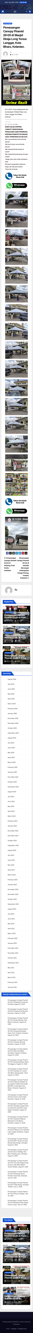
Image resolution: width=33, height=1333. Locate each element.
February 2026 (13, 708)
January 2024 (12, 826)
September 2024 (13, 787)
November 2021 (13, 953)
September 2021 (13, 963)
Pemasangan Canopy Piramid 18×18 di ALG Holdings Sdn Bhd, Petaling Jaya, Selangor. (18, 1152)
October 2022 (12, 899)
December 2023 (13, 831)
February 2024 (13, 821)
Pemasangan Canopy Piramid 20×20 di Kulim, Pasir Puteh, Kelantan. (18, 1097)
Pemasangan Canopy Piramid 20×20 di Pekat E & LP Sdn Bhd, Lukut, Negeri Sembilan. (18, 1130)
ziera (18, 620)
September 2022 (13, 904)
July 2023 (11, 855)
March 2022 (12, 933)
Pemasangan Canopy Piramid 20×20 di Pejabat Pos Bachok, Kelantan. (16, 637)
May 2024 (11, 806)
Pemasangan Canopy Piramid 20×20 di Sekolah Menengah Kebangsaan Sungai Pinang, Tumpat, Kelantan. (23, 568)
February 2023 (13, 879)
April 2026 (11, 699)
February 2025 (13, 767)
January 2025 (12, 772)
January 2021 (12, 987)
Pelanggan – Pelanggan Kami (19, 1328)
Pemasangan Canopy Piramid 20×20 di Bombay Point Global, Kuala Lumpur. (18, 1202)
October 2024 (12, 782)
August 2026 (12, 679)
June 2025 (11, 747)
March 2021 (12, 977)
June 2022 (11, 919)
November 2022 (13, 894)
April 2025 (11, 757)
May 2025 (11, 752)
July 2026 (11, 684)
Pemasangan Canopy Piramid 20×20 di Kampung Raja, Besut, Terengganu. (18, 1062)
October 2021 (12, 958)
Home (8, 1328)
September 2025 (13, 733)
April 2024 (11, 811)
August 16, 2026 (11, 1302)
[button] (26, 11)
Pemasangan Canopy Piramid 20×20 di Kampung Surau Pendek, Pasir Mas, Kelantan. (18, 1174)
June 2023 (11, 860)
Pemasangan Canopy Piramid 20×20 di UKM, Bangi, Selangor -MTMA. (18, 1185)
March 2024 (12, 816)
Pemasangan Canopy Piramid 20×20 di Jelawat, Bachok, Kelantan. (18, 1042)
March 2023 (12, 875)
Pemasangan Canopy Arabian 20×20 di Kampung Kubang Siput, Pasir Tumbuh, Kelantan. (18, 1031)
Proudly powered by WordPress (11, 1321)
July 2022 (11, 914)
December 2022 (13, 889)
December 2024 (13, 777)
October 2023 (12, 840)
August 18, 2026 (11, 1281)
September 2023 (13, 845)
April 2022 (11, 928)
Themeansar (16, 1324)
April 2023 (11, 870)
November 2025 (13, 723)
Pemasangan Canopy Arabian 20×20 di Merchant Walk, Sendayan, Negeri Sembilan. (18, 1051)
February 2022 (13, 938)
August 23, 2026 (11, 1239)
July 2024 (11, 796)
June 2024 (11, 801)
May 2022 (11, 923)
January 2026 (12, 713)
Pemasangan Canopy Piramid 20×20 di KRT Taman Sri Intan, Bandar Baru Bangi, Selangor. (18, 1141)
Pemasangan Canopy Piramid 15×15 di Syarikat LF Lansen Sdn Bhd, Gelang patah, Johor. (18, 1071)
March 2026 (12, 704)
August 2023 (12, 850)
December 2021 (13, 948)
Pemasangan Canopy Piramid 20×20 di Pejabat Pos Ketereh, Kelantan (16, 617)
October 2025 (12, 728)
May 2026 (11, 694)
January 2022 (12, 943)
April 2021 (11, 972)
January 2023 (12, 884)
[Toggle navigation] (15, 11)
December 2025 (13, 718)
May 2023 (11, 865)
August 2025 (12, 738)
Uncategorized (8, 23)
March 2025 (12, 762)
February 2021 (13, 982)
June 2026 (11, 689)
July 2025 (11, 743)
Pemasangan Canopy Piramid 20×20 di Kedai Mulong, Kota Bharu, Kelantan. (18, 1020)
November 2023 (13, 835)
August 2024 (12, 791)
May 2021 (11, 967)
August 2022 (12, 909)
